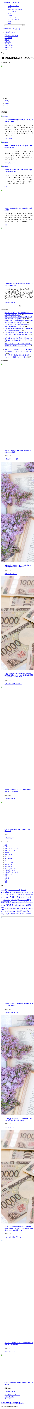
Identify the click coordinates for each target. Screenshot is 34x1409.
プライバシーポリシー (12, 1395)
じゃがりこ (27, 892)
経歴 (27, 911)
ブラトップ (6, 900)
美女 (8, 914)
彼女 (22, 905)
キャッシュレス (18, 894)
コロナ (14, 897)
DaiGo (10, 890)
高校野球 (30, 913)
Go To (24, 890)
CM (6, 34)
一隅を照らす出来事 (11, 36)
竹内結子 (20, 911)
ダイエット (8, 44)
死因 (15, 908)
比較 (20, 908)
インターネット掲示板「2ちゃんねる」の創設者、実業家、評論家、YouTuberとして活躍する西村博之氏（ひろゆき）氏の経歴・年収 (19, 675)
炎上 (27, 909)
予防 (3, 902)
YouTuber (6, 892)
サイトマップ (9, 1399)
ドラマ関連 (8, 38)
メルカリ (15, 900)
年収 (17, 905)
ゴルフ (22, 897)
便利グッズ (8, 47)
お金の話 (8, 42)
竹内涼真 (12, 911)
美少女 (14, 913)
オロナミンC (7, 894)
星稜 (6, 908)
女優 (10, 905)
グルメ (7, 40)
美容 (6, 49)
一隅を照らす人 (10, 32)
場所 (24, 902)
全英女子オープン (17, 902)
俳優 (8, 902)
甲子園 (5, 911)
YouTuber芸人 (17, 892)
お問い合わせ (9, 1397)
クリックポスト (10, 46)
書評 (10, 908)
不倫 (28, 900)
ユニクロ (22, 900)
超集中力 (24, 913)
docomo (16, 890)
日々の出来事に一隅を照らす (10, 2)
